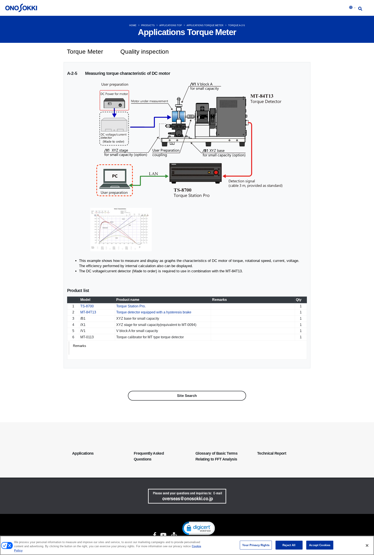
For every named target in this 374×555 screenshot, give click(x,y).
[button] (352, 8)
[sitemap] (174, 535)
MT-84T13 (88, 312)
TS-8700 (87, 306)
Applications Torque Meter (205, 25)
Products (148, 25)
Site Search (187, 396)
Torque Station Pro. (131, 306)
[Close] (367, 545)
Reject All (288, 545)
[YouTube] (163, 535)
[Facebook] (155, 535)
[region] (187, 545)
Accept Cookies (319, 545)
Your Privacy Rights (255, 545)
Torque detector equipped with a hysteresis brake (153, 312)
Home (132, 25)
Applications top (170, 25)
